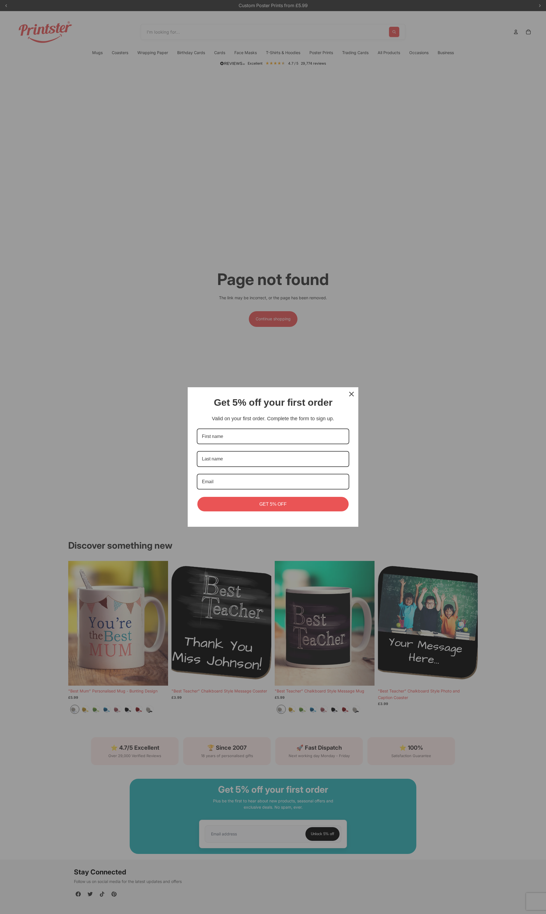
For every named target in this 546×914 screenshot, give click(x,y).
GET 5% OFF (273, 504)
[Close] (351, 394)
